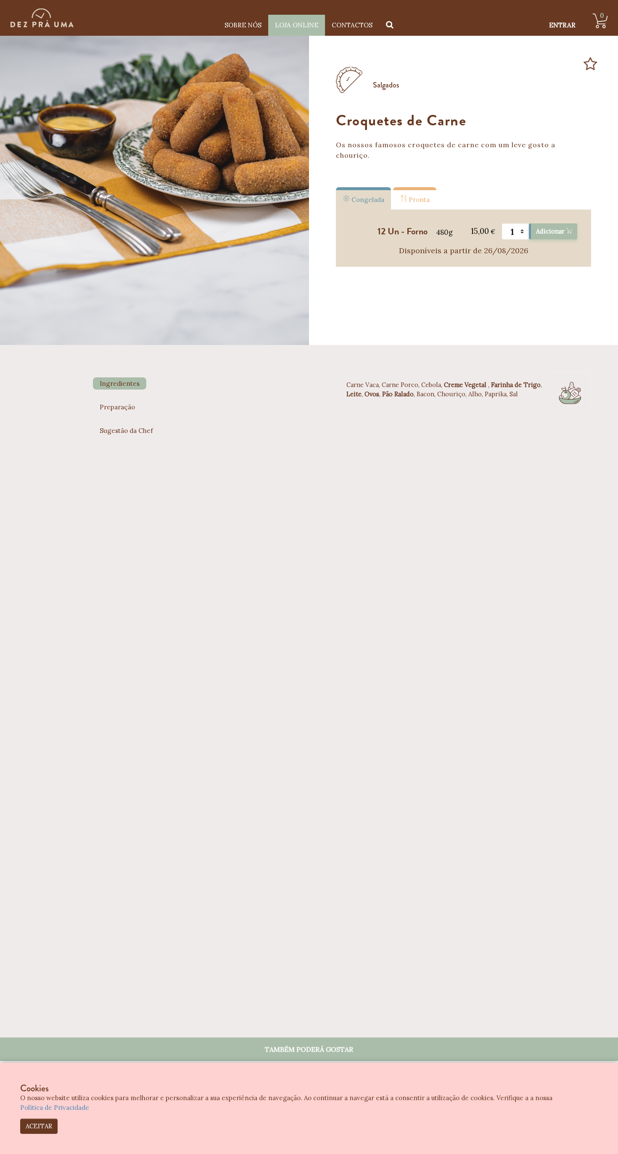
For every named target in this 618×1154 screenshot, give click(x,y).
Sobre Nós (242, 25)
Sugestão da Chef (126, 431)
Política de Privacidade (54, 1108)
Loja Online (296, 25)
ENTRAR (562, 25)
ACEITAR (39, 1126)
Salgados (386, 85)
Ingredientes (120, 383)
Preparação (117, 407)
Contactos (352, 25)
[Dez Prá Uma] (42, 18)
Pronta (418, 200)
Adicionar (551, 231)
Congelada (367, 200)
